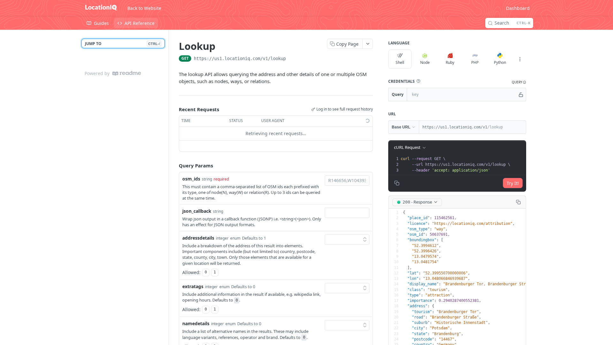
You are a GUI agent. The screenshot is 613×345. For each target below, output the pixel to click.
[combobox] (347, 180)
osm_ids (191, 179)
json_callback (196, 211)
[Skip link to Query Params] (174, 165)
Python (500, 62)
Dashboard (518, 8)
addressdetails (198, 238)
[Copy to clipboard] (292, 59)
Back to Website (144, 8)
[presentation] (462, 164)
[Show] (521, 94)
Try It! (513, 183)
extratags (192, 286)
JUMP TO (122, 43)
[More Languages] (519, 59)
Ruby (450, 62)
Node (425, 62)
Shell (400, 62)
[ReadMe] (126, 73)
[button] (418, 81)
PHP (475, 62)
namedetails (195, 323)
